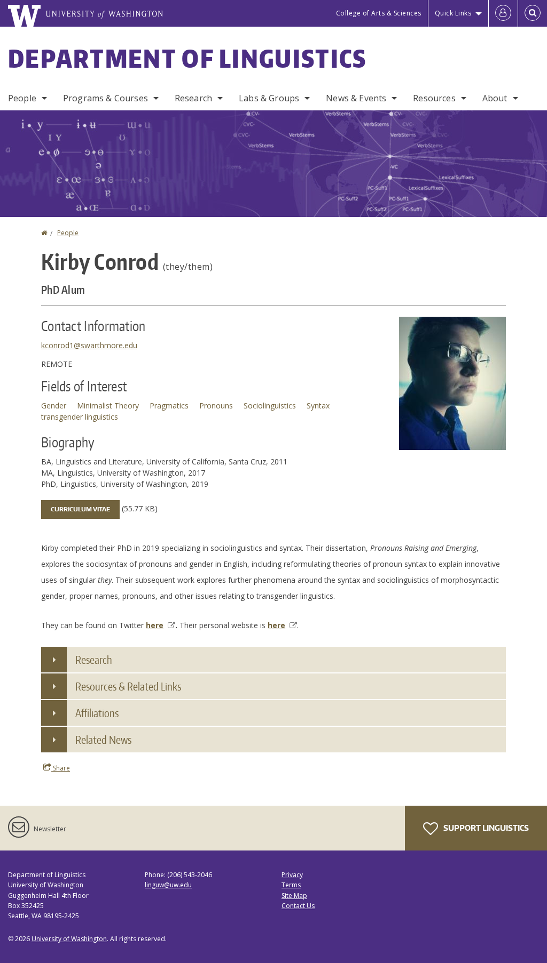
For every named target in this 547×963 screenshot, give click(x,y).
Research (193, 98)
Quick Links (453, 13)
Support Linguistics (485, 827)
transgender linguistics (79, 417)
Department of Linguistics (187, 58)
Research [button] (93, 660)
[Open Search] (532, 13)
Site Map (294, 895)
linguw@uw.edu (168, 884)
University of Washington (69, 938)
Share (60, 768)
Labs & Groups (269, 98)
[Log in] (503, 13)
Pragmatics (169, 405)
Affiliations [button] (97, 713)
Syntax (318, 405)
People (22, 98)
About (494, 98)
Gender (53, 405)
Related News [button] (103, 740)
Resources (434, 98)
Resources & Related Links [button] (128, 686)
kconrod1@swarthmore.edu (89, 345)
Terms (291, 884)
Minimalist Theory (108, 405)
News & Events (356, 98)
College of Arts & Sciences (378, 13)
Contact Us (298, 905)
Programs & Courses (105, 98)
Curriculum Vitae (80, 509)
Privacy (292, 874)
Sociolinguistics (270, 405)
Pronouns (216, 405)
